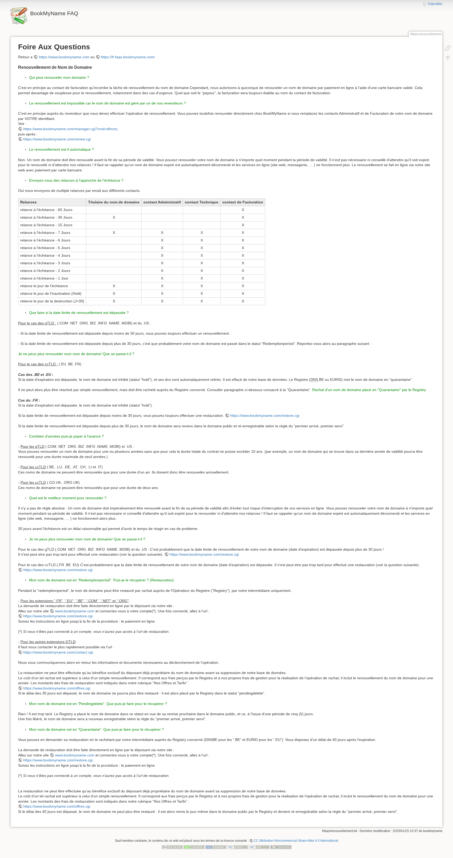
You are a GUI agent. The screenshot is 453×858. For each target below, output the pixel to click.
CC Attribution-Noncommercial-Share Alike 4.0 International (296, 841)
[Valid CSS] (259, 847)
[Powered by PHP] (215, 847)
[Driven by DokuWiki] (281, 847)
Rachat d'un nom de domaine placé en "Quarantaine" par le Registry (369, 390)
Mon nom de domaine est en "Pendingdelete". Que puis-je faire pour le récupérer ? (98, 704)
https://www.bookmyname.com (64, 57)
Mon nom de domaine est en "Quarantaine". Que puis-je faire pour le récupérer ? (96, 729)
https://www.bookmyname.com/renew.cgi (57, 139)
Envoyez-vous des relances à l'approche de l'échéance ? (76, 180)
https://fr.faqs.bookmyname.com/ (128, 57)
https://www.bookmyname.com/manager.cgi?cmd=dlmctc (70, 129)
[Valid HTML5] (237, 847)
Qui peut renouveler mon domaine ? (59, 77)
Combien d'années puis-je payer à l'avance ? (66, 436)
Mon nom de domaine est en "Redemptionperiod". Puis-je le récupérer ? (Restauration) (101, 580)
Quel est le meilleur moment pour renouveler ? (67, 498)
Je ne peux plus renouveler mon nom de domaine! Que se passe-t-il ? (76, 354)
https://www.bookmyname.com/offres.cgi (56, 688)
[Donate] (194, 847)
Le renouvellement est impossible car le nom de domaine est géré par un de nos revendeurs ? (107, 103)
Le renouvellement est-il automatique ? (61, 149)
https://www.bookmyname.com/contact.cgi (58, 652)
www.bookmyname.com (74, 611)
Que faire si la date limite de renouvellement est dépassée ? (79, 312)
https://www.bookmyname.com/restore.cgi (264, 415)
